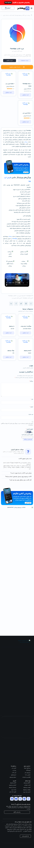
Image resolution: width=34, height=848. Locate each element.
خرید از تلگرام (10, 60)
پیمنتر (25, 142)
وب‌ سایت (30, 414)
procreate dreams (27, 328)
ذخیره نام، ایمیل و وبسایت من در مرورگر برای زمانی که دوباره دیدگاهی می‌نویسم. (17, 424)
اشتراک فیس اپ (21, 296)
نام (32, 399)
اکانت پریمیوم (22, 55)
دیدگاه (31, 381)
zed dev (12, 328)
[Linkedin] (12, 799)
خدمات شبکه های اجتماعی (16, 56)
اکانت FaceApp (11, 296)
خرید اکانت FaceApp (27, 298)
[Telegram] (24, 799)
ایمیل (31, 407)
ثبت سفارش (25, 95)
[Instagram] (28, 799)
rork (13, 353)
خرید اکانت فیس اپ (16, 298)
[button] (31, 7)
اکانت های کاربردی (27, 56)
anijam (29, 353)
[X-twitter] (20, 799)
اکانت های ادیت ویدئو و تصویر (11, 55)
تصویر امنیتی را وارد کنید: (27, 434)
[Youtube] (16, 799)
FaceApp (15, 238)
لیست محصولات (24, 60)
